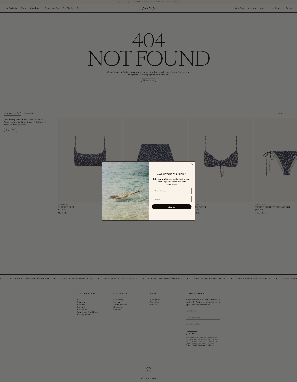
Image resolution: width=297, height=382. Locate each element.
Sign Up (172, 207)
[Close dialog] (192, 164)
